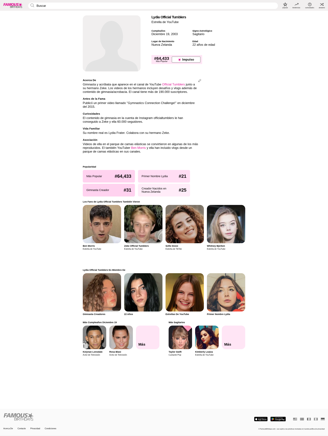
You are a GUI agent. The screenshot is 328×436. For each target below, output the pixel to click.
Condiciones (50, 428)
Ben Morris (138, 147)
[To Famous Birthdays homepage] (13, 5)
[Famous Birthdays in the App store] (260, 419)
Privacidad (35, 428)
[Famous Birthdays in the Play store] (278, 419)
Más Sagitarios (177, 322)
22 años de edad (203, 44)
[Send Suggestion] (200, 81)
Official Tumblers (173, 84)
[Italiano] (316, 419)
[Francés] (309, 419)
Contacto (22, 428)
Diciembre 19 (160, 34)
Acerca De (8, 428)
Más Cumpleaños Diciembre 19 (100, 322)
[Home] (82, 417)
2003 (174, 34)
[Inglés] (295, 419)
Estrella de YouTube (165, 22)
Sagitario (198, 34)
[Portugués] (302, 419)
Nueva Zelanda (161, 44)
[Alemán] (323, 419)
